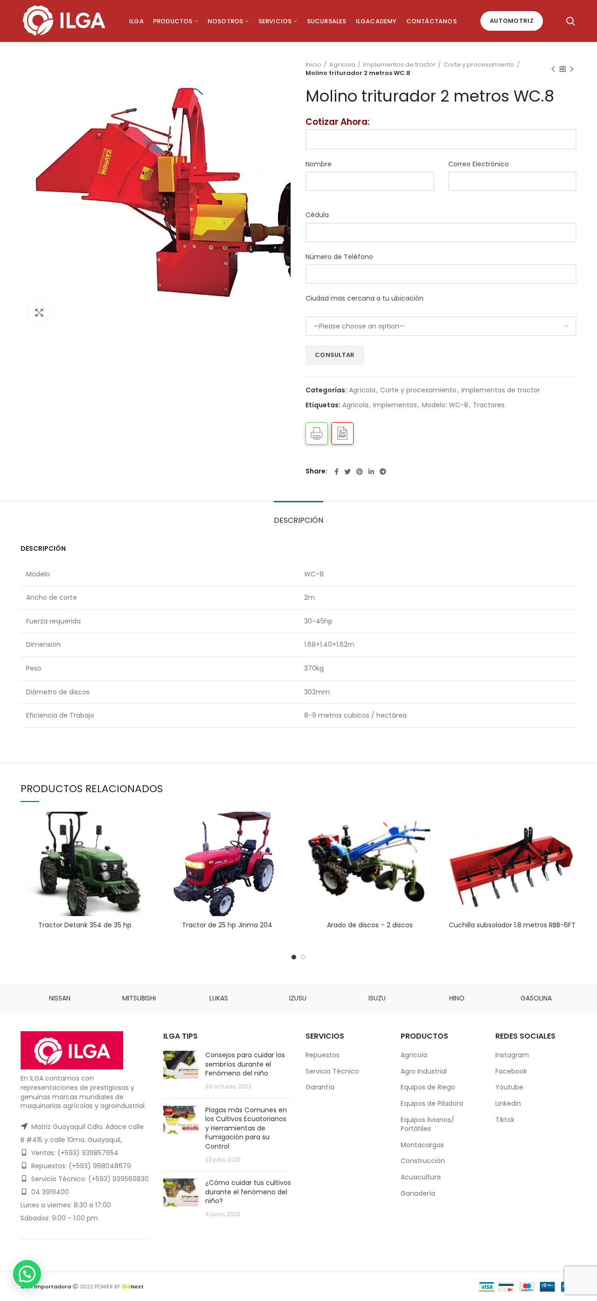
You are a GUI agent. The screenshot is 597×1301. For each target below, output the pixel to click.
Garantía (319, 1087)
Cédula (317, 214)
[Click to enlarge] (39, 312)
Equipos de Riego (428, 1087)
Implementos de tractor (399, 65)
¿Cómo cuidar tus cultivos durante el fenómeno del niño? (248, 1191)
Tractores (489, 405)
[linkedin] (371, 472)
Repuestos (322, 1055)
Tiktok (504, 1119)
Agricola (355, 405)
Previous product (553, 69)
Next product (571, 69)
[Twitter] (347, 472)
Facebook (511, 1071)
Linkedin (508, 1103)
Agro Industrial (424, 1071)
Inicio (313, 65)
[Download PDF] (342, 433)
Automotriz (512, 20)
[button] (27, 1274)
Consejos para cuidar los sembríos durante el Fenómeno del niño (245, 1064)
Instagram (512, 1055)
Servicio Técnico (332, 1071)
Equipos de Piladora (432, 1103)
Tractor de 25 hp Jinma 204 (227, 925)
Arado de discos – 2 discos (370, 925)
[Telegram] (383, 472)
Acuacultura (421, 1177)
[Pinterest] (360, 472)
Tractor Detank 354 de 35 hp (85, 925)
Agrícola (342, 65)
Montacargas (422, 1145)
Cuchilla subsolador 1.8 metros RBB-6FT (512, 925)
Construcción (423, 1160)
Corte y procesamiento (479, 65)
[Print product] (316, 433)
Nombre (318, 164)
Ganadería (418, 1193)
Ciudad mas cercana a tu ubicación (364, 298)
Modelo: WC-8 (445, 405)
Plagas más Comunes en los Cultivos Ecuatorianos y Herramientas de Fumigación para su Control (246, 1128)
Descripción (298, 520)
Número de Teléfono (339, 256)
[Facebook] (336, 472)
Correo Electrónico (478, 164)
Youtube (509, 1087)
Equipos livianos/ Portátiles (427, 1124)
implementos (395, 405)
